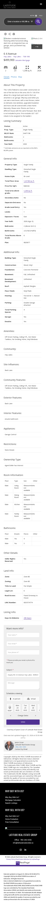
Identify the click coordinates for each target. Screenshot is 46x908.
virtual (33, 699)
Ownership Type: (12, 459)
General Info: (10, 158)
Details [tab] (6, 77)
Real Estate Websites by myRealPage (28, 859)
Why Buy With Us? (12, 797)
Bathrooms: (10, 528)
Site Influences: (11, 364)
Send (23, 722)
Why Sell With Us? (12, 816)
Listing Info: (10, 612)
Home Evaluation (11, 819)
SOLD (40, 15)
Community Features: (15, 379)
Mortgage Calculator (13, 800)
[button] (21, 850)
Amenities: (9, 331)
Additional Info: (12, 252)
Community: (10, 348)
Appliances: (9, 428)
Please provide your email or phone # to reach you (20, 661)
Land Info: (9, 570)
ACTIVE (32, 15)
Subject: (9, 670)
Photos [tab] (14, 77)
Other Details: (11, 552)
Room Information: (13, 475)
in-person (16, 699)
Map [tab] (20, 77)
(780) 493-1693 (20, 747)
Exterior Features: (13, 397)
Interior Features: (13, 413)
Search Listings (11, 803)
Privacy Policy (10, 859)
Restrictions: (10, 444)
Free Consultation (12, 822)
